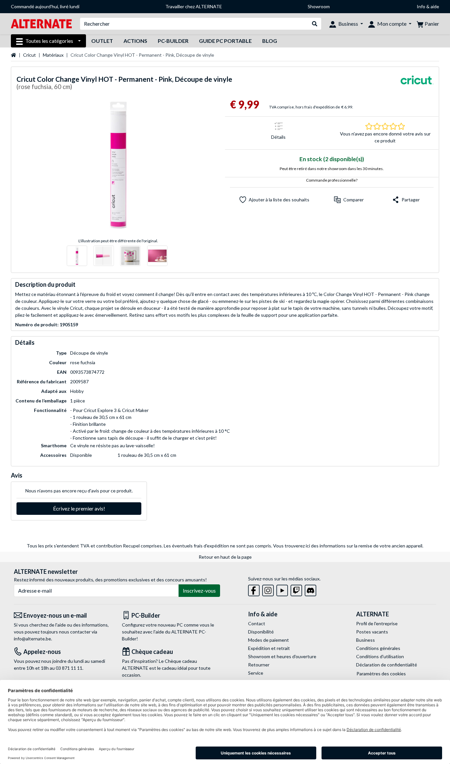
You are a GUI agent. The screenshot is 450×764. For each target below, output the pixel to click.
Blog (269, 41)
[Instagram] (268, 589)
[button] (349, 200)
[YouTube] (282, 589)
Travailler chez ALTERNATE (193, 6)
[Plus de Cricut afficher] (417, 84)
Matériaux (53, 55)
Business (365, 640)
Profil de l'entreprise (377, 623)
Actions (135, 41)
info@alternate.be (32, 638)
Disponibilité (261, 631)
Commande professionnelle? (331, 180)
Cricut (29, 55)
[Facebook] (254, 589)
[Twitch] (296, 589)
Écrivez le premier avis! (79, 508)
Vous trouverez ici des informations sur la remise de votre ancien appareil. (348, 545)
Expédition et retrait (269, 648)
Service (255, 673)
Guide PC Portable (225, 41)
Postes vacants (372, 631)
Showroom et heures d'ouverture (282, 656)
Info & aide (428, 6)
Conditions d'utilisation (380, 656)
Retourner (258, 664)
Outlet (102, 41)
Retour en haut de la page (225, 557)
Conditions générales (378, 648)
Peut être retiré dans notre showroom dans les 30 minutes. (332, 168)
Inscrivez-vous (199, 590)
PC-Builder (173, 41)
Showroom (319, 6)
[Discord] (310, 589)
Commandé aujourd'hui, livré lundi (45, 6)
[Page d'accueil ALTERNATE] (41, 23)
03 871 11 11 (69, 668)
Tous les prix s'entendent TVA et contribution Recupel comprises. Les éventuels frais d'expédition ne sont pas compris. (149, 545)
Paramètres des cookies (381, 673)
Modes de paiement (268, 640)
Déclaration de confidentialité (386, 664)
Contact (256, 623)
